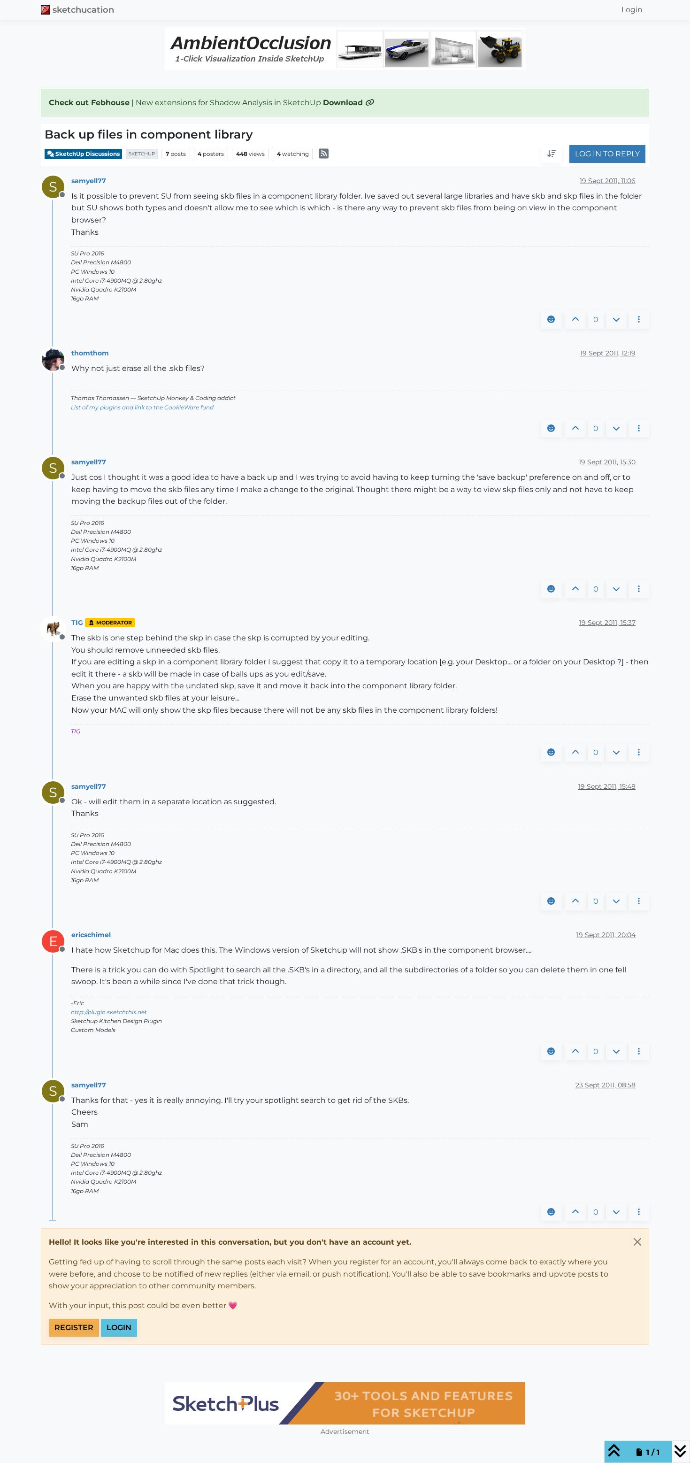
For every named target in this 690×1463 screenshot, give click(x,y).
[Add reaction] (551, 320)
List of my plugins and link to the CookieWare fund (142, 407)
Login (119, 1327)
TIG (77, 622)
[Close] (637, 1242)
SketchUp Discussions (87, 153)
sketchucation (83, 10)
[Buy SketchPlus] (345, 1403)
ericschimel (91, 935)
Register (73, 1327)
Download (344, 102)
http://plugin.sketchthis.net (109, 1012)
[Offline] (56, 358)
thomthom (90, 353)
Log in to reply (607, 154)
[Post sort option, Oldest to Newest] (551, 154)
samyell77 (88, 181)
